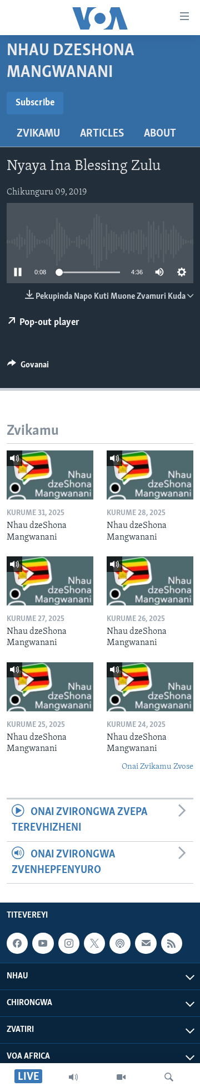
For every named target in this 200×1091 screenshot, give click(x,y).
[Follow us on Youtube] (42, 943)
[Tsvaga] (169, 1077)
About (160, 133)
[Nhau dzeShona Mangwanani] (50, 475)
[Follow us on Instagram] (68, 943)
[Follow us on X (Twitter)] (94, 943)
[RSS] (171, 943)
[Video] (121, 1077)
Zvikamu (38, 133)
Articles (102, 133)
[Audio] (73, 1077)
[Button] (28, 367)
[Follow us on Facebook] (17, 943)
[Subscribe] (145, 943)
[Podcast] (120, 943)
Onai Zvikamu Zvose (157, 767)
